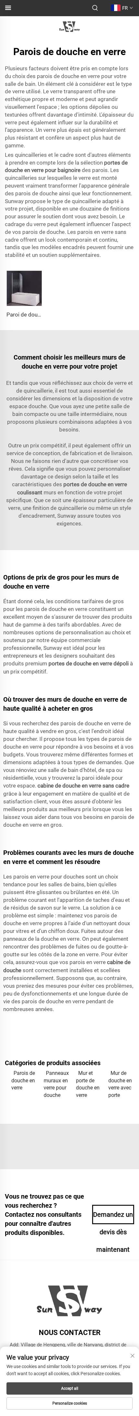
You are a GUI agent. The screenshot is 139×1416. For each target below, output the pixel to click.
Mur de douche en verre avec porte (120, 1084)
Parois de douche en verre (23, 1080)
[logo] (69, 26)
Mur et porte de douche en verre (88, 1084)
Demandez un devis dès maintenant (113, 1217)
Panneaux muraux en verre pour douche (56, 1084)
